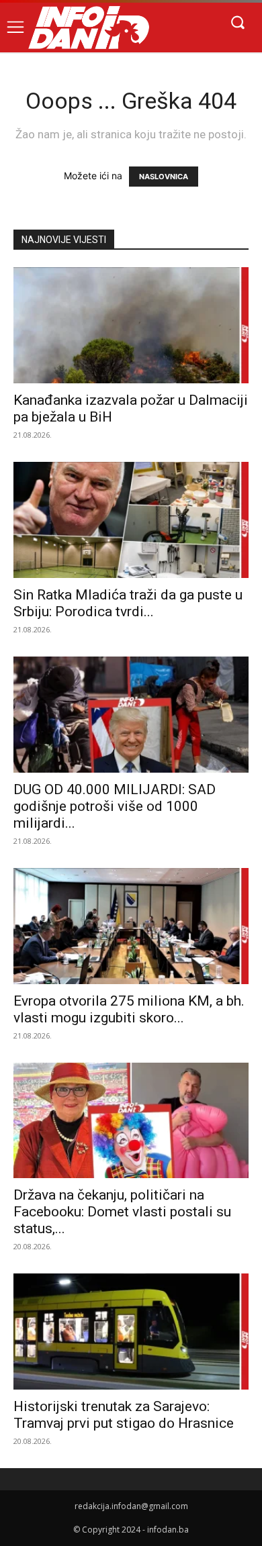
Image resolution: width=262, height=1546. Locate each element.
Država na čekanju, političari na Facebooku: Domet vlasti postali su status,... (122, 1212)
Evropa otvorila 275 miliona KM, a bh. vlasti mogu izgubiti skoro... (129, 1009)
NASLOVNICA (163, 176)
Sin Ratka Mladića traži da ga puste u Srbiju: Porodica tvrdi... (128, 603)
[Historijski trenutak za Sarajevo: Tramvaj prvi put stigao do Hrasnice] (131, 1331)
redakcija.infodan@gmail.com (131, 1506)
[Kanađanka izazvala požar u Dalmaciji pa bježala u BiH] (131, 325)
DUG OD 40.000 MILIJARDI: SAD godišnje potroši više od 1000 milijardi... (114, 806)
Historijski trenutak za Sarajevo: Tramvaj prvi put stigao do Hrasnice (123, 1414)
